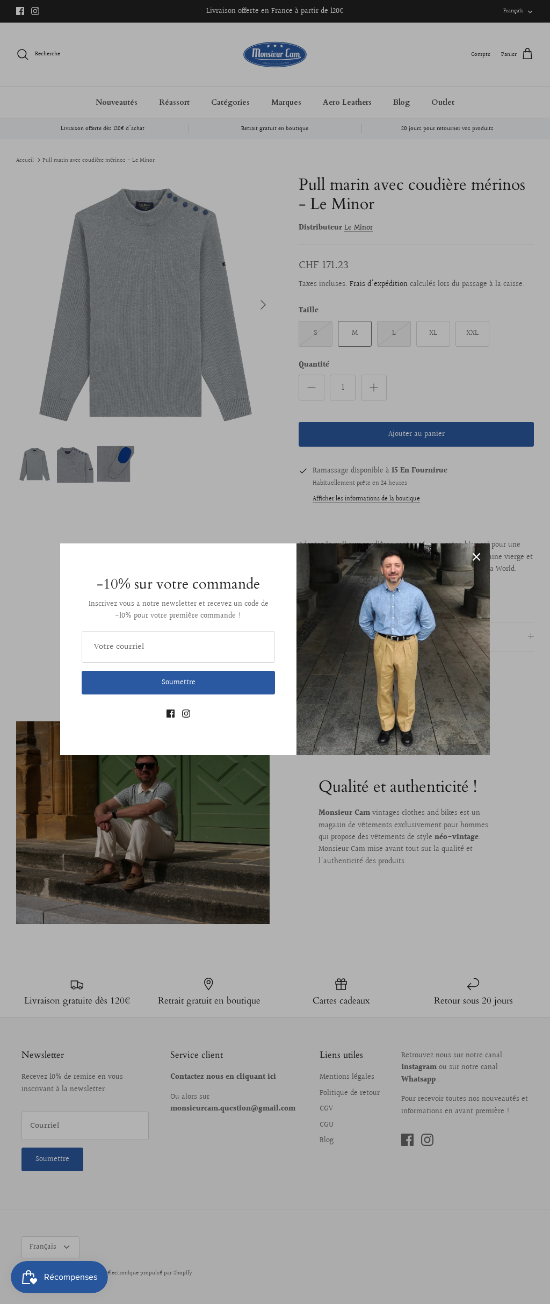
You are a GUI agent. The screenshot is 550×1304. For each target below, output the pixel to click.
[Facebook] (171, 714)
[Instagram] (186, 714)
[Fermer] (476, 557)
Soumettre (179, 683)
